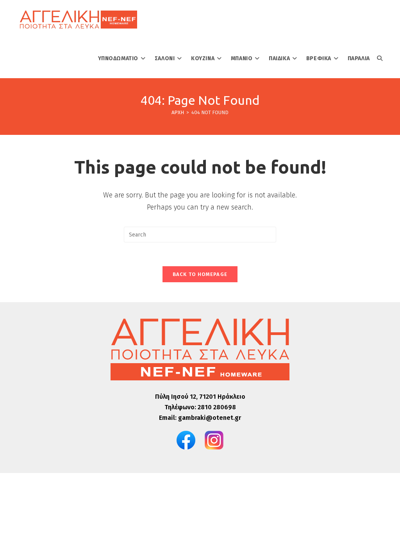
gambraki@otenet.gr (209, 417)
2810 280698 (217, 407)
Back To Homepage (200, 274)
